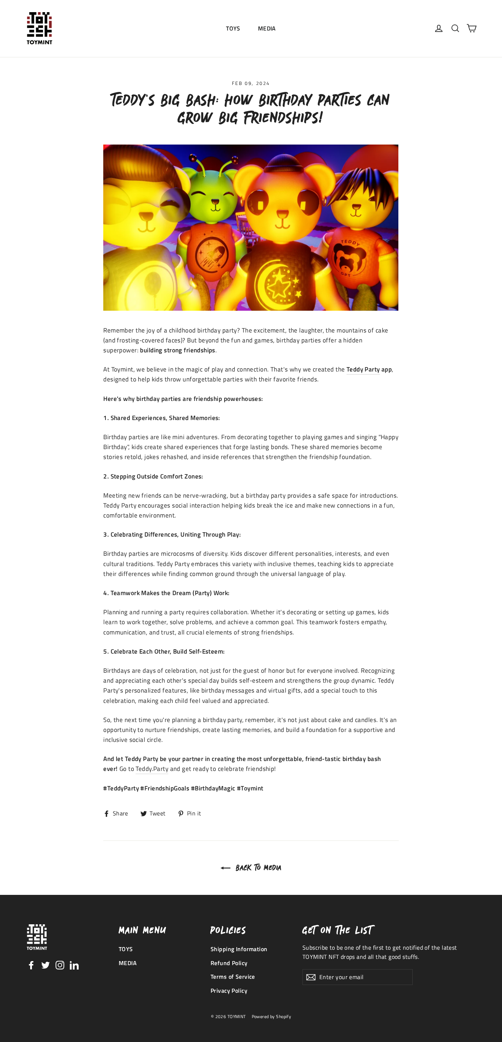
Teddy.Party (152, 769)
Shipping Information (239, 949)
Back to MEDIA (257, 867)
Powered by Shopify (271, 1016)
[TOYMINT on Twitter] (45, 965)
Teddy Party (363, 369)
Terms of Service (233, 976)
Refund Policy (229, 963)
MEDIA (267, 28)
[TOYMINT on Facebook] (31, 965)
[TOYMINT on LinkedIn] (74, 965)
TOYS (233, 28)
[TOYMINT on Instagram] (59, 965)
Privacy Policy (229, 990)
